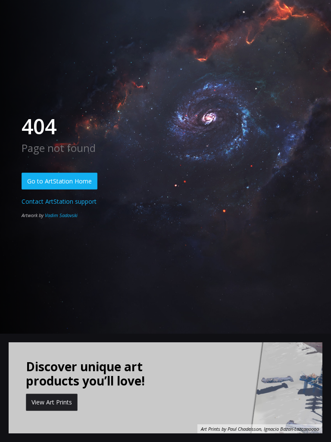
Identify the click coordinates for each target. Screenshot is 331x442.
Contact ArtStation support (59, 201)
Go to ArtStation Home (59, 181)
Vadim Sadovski (61, 215)
